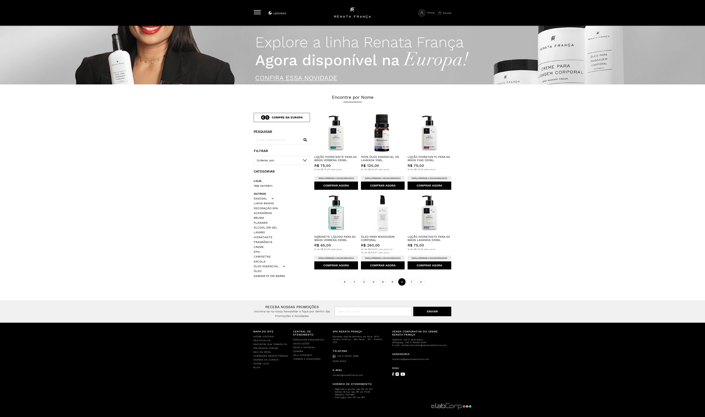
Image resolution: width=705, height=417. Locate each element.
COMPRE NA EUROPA (287, 117)
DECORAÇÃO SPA (266, 208)
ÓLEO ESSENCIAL (266, 266)
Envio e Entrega (304, 347)
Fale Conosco (302, 355)
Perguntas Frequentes (308, 339)
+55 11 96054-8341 (415, 342)
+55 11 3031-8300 (413, 339)
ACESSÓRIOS (263, 213)
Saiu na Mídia (262, 352)
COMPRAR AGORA (336, 185)
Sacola (447, 12)
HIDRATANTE (263, 237)
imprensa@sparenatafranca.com (410, 359)
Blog (256, 367)
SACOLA (259, 261)
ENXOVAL (260, 198)
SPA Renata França (265, 348)
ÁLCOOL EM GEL (265, 227)
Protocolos (261, 340)
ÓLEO (257, 271)
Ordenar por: (266, 160)
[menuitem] (271, 336)
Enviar (432, 311)
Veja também (263, 185)
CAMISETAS (262, 256)
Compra (298, 351)
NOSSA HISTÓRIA (263, 336)
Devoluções (301, 343)
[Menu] (257, 12)
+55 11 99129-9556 (348, 356)
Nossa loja (261, 363)
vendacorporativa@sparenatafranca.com (424, 345)
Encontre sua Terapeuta (270, 344)
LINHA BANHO (264, 203)
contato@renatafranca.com (348, 375)
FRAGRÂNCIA (263, 242)
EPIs (257, 251)
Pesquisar (263, 132)
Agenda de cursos (265, 359)
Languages (279, 12)
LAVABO (259, 232)
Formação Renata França (270, 356)
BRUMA (259, 218)
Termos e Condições (307, 359)
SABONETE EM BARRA (269, 276)
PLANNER (260, 222)
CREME (259, 247)
